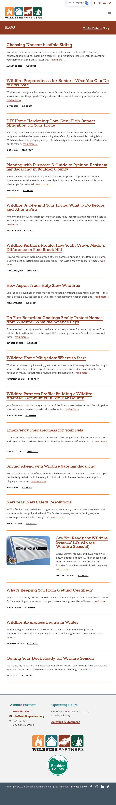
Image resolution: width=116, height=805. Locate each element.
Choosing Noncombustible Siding (39, 45)
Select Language (76, 3)
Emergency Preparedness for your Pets (45, 430)
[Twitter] (109, 3)
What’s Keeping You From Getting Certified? (50, 590)
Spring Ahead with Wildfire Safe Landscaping (51, 466)
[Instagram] (99, 3)
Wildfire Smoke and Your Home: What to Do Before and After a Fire (56, 207)
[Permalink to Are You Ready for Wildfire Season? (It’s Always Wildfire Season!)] (28, 550)
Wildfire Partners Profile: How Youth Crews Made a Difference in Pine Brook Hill (56, 247)
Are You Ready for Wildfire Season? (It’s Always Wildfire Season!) (82, 542)
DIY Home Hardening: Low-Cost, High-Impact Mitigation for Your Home (51, 123)
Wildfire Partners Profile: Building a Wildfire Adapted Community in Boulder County (49, 396)
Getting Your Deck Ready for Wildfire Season (50, 658)
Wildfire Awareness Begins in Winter (42, 622)
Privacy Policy (79, 786)
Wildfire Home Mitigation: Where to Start (46, 358)
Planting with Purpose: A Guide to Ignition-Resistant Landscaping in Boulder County (57, 167)
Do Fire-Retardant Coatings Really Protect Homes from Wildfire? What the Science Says (55, 320)
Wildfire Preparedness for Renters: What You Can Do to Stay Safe (58, 83)
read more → (58, 59)
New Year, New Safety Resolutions (39, 502)
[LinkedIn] (104, 3)
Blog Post (30, 66)
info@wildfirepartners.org (28, 716)
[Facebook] (94, 3)
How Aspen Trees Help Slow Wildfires (43, 286)
